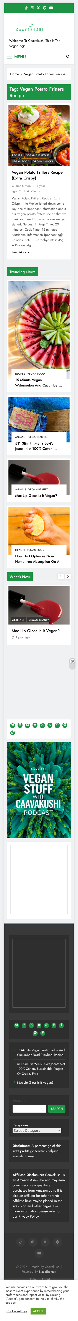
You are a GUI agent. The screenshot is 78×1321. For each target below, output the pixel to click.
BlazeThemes (47, 1271)
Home (32, 1279)
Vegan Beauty (38, 489)
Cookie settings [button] (16, 1311)
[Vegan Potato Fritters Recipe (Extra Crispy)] (39, 135)
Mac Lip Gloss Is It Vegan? (36, 495)
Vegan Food (36, 374)
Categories (20, 1125)
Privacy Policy (28, 1216)
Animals (20, 437)
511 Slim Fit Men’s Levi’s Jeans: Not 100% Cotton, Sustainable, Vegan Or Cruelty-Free (34, 451)
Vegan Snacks (43, 161)
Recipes (20, 374)
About (45, 1279)
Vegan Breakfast (37, 155)
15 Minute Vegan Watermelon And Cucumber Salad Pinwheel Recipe (37, 385)
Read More (19, 252)
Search (19, 1100)
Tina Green (23, 186)
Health (20, 550)
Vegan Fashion (38, 437)
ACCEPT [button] (38, 1311)
